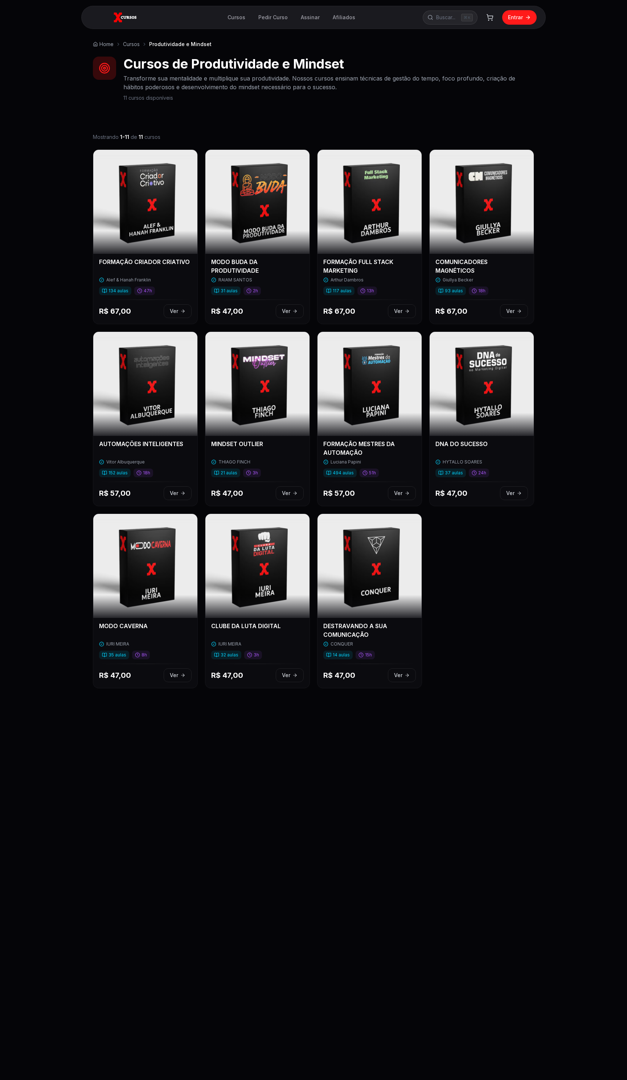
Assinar (310, 17)
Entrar (515, 17)
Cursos (236, 17)
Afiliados (344, 17)
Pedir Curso (273, 17)
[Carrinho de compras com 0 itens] (490, 17)
